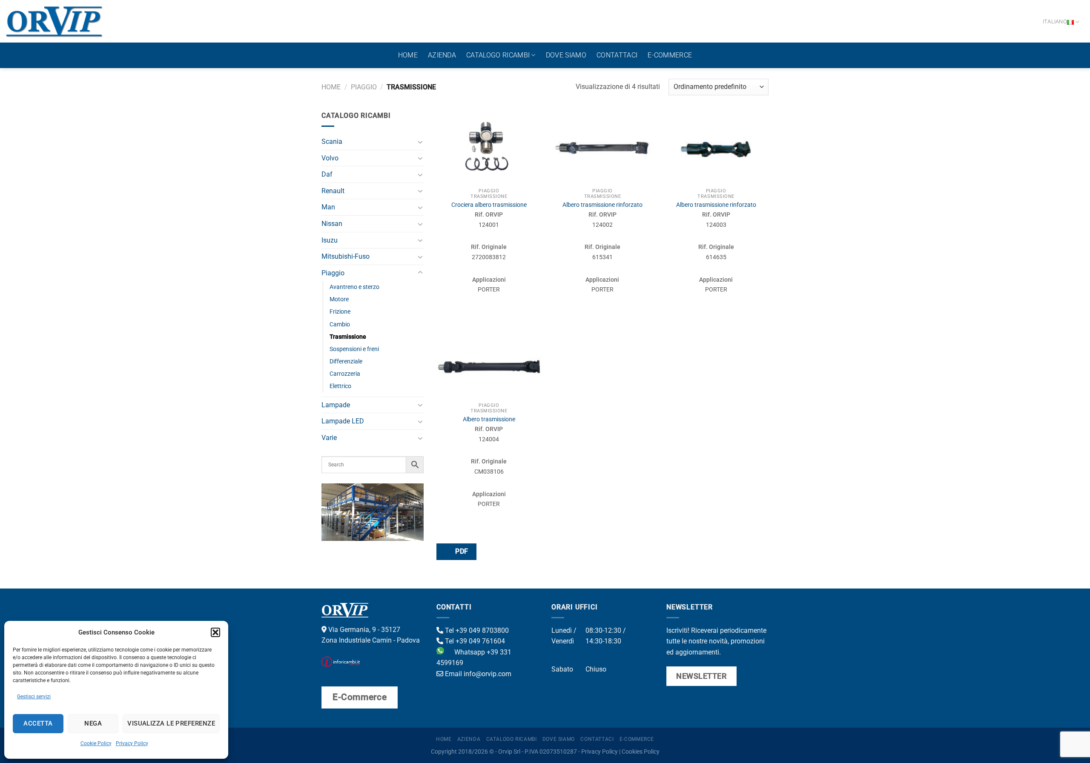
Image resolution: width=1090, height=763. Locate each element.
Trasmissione (348, 336)
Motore (339, 299)
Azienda (442, 55)
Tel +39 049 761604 (474, 641)
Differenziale (346, 361)
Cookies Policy (641, 751)
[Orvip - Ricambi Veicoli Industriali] (54, 21)
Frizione (340, 311)
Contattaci (617, 55)
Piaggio (364, 87)
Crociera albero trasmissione (489, 205)
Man (328, 207)
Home (408, 55)
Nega (93, 723)
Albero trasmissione (489, 419)
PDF (460, 551)
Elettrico (340, 386)
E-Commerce (670, 55)
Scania (331, 141)
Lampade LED (342, 421)
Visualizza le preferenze (171, 723)
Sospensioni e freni (354, 349)
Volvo (329, 158)
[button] (215, 632)
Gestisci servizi (34, 697)
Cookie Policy (96, 743)
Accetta (37, 723)
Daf (327, 174)
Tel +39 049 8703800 (476, 630)
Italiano (1055, 21)
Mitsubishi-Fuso (345, 256)
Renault (332, 191)
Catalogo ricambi (498, 55)
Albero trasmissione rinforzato (602, 205)
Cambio (340, 324)
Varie (329, 438)
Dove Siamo (566, 55)
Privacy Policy (132, 743)
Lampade (335, 405)
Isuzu (329, 240)
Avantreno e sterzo (354, 287)
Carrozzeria (345, 373)
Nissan (331, 224)
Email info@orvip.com (477, 674)
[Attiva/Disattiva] (420, 142)
